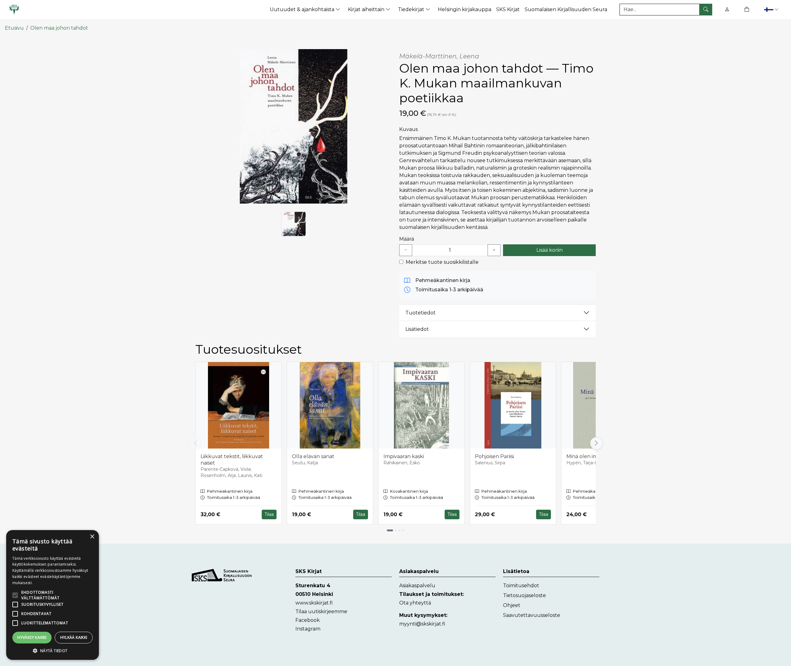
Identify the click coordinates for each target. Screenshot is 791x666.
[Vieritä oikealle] (596, 443)
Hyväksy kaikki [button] (32, 637)
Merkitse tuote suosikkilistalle (442, 262)
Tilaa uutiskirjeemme (321, 611)
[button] (772, 9)
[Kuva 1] (293, 224)
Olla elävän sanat (313, 456)
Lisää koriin (549, 250)
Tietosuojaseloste (524, 595)
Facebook (307, 620)
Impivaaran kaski (403, 456)
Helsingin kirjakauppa (464, 9)
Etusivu (14, 28)
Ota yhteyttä (415, 603)
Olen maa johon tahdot (59, 28)
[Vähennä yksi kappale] (405, 250)
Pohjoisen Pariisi (494, 456)
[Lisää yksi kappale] (494, 250)
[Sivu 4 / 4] (403, 530)
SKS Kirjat (508, 9)
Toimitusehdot (521, 585)
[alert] (52, 595)
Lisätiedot (417, 329)
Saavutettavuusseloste (531, 615)
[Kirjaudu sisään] (727, 9)
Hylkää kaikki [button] (73, 637)
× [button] (92, 536)
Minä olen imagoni (588, 456)
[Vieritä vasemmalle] (195, 443)
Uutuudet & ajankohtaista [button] (303, 9)
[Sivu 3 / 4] (399, 530)
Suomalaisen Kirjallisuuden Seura (566, 9)
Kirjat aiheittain (367, 9)
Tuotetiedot (420, 313)
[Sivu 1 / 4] (390, 530)
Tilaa (269, 514)
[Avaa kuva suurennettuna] (293, 126)
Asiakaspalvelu (417, 585)
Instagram (307, 629)
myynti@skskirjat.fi (422, 624)
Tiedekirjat (411, 9)
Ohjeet (511, 605)
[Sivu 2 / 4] (396, 530)
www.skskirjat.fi (314, 603)
